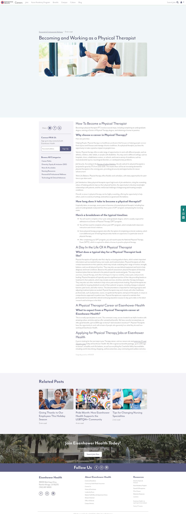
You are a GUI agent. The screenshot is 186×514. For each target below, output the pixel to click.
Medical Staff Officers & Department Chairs (98, 495)
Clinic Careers (137, 491)
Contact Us (94, 486)
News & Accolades (49, 168)
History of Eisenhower (97, 489)
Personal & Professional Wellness (51, 32)
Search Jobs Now (93, 454)
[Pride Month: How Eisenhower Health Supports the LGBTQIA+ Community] (93, 399)
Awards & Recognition (139, 488)
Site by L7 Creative (138, 506)
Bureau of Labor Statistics (106, 164)
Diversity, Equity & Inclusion (138, 481)
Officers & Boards (96, 500)
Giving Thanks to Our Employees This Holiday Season (52, 416)
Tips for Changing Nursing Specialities (127, 414)
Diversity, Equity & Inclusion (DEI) (54, 164)
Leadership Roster (96, 492)
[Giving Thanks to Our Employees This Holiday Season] (56, 399)
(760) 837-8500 (45, 487)
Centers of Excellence (90, 481)
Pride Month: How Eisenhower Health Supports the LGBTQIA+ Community (92, 416)
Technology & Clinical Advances (53, 178)
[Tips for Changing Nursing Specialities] (130, 399)
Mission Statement (96, 498)
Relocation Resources (138, 494)
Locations (135, 497)
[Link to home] (11, 2)
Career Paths (46, 161)
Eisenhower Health (50, 477)
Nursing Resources (48, 171)
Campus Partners (96, 503)
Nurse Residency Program (140, 485)
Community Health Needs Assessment (98, 483)
